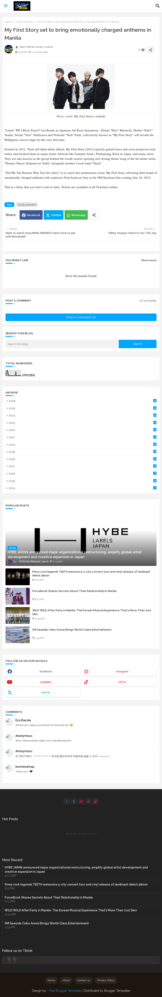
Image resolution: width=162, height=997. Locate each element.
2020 (82, 444)
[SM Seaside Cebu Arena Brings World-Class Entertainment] (17, 634)
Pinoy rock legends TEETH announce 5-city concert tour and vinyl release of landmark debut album (91, 573)
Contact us (83, 980)
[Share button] (94, 215)
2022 (82, 430)
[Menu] (5, 6)
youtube (45, 682)
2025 (82, 408)
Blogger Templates (117, 990)
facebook (45, 671)
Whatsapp (78, 215)
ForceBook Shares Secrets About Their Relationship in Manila (74, 591)
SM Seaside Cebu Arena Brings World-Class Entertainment (72, 629)
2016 (82, 473)
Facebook (33, 215)
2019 (82, 451)
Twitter (56, 215)
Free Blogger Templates (65, 990)
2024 (82, 415)
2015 (82, 481)
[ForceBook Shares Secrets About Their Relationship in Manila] (17, 596)
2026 (82, 401)
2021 (82, 437)
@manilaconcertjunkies (20, 960)
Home (8, 21)
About (66, 980)
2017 (82, 466)
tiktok (122, 682)
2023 (83, 422)
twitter (45, 692)
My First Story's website (89, 116)
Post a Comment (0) (81, 317)
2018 (82, 459)
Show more (149, 260)
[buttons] (67, 801)
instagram (122, 671)
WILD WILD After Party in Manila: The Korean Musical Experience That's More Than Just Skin (91, 612)
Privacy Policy (106, 980)
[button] (158, 6)
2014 (82, 488)
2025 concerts (24, 21)
